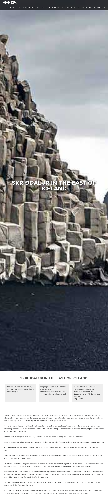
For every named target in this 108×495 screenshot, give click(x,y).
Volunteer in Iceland (34, 8)
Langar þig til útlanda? (61, 8)
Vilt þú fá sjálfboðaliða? (91, 8)
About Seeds (12, 8)
